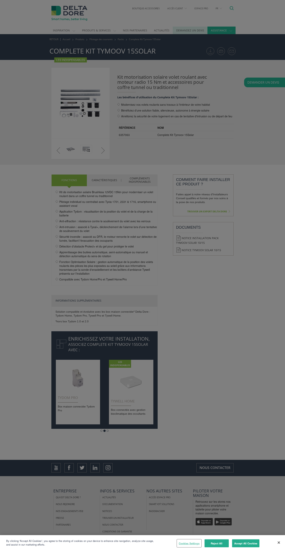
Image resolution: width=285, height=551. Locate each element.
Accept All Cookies (245, 543)
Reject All (216, 543)
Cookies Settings (189, 543)
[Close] (279, 542)
